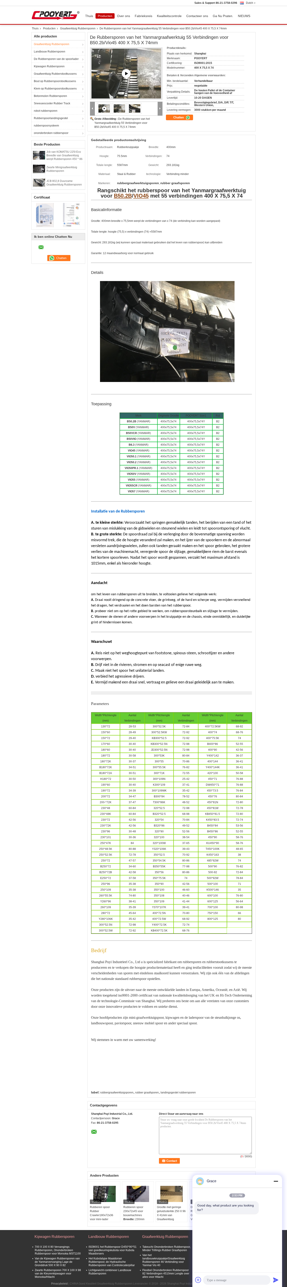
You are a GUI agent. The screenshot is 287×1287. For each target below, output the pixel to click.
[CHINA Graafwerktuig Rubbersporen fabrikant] (56, 15)
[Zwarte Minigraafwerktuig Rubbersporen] (39, 168)
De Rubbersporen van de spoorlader (56, 59)
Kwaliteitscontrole (169, 16)
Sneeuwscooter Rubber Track (52, 103)
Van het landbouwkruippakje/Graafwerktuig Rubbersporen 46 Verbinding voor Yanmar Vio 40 (163, 1260)
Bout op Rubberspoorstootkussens (55, 81)
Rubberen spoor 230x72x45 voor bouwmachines (133, 1211)
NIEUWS (244, 16)
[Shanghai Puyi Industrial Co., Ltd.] (92, 108)
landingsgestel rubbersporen (178, 1092)
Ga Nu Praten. (223, 15)
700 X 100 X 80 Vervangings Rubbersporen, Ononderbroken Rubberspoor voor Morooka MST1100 (58, 1250)
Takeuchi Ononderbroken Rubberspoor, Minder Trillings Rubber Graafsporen (166, 1248)
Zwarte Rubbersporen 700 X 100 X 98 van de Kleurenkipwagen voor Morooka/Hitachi (58, 1273)
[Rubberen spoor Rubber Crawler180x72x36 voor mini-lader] (104, 1194)
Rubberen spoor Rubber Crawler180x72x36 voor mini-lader (101, 1213)
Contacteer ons (197, 16)
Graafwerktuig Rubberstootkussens (55, 73)
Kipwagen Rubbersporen (49, 66)
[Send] (275, 1280)
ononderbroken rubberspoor (51, 133)
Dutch (249, 2)
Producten (105, 16)
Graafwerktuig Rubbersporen (78, 28)
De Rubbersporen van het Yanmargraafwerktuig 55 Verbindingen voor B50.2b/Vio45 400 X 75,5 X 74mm (122, 123)
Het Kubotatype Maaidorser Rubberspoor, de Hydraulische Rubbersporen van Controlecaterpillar (112, 1262)
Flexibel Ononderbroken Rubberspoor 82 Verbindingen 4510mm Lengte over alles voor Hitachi (165, 1273)
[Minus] (275, 1181)
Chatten (179, 117)
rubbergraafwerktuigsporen (116, 1092)
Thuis (89, 16)
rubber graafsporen (147, 1092)
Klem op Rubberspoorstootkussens (55, 88)
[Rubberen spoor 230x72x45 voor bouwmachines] (138, 1194)
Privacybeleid (59, 1283)
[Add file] (198, 1280)
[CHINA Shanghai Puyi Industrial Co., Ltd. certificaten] (45, 214)
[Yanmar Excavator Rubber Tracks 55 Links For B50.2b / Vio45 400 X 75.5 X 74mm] (126, 73)
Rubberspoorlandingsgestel (51, 118)
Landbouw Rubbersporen (49, 51)
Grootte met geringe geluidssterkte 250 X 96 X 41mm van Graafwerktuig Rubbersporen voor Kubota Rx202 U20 (171, 1217)
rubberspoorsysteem (46, 125)
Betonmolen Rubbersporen (50, 96)
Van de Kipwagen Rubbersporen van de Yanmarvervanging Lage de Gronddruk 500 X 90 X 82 (57, 1262)
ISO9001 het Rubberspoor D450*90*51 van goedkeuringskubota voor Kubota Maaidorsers (113, 1250)
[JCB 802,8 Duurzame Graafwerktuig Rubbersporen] (39, 182)
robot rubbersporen (45, 110)
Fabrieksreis (143, 16)
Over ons (123, 16)
